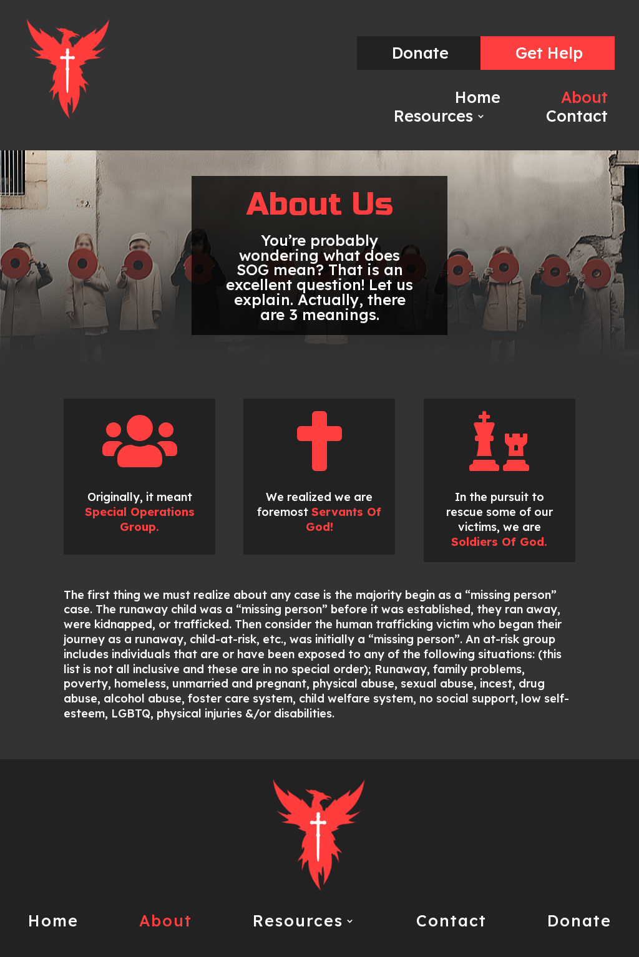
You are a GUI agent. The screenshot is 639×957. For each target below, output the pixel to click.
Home (477, 100)
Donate (420, 52)
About (584, 100)
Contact (577, 118)
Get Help (549, 52)
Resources (433, 118)
